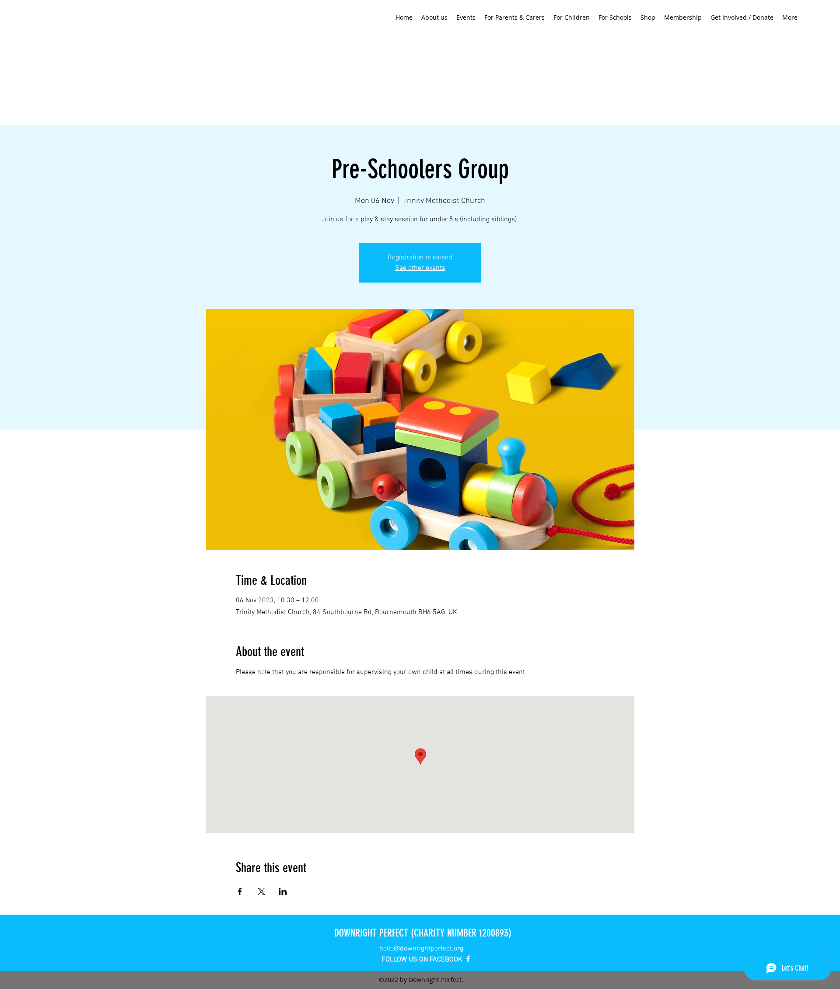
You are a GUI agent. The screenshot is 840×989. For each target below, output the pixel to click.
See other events (420, 268)
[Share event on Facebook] (240, 891)
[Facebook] (468, 958)
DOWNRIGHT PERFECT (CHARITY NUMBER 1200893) (422, 933)
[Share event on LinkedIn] (283, 891)
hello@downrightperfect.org (421, 948)
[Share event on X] (261, 891)
